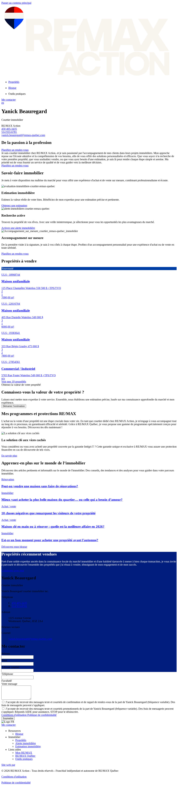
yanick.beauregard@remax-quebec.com (23, 135)
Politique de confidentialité (41, 714)
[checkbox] (89, 703)
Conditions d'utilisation (14, 714)
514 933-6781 (9, 132)
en (2, 102)
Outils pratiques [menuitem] (17, 93)
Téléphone (7, 673)
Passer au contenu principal (16, 2)
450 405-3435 (9, 128)
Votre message (9, 683)
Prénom (5, 653)
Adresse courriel (10, 667)
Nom (4, 660)
